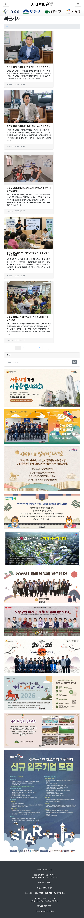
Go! (74, 362)
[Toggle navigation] (78, 4)
